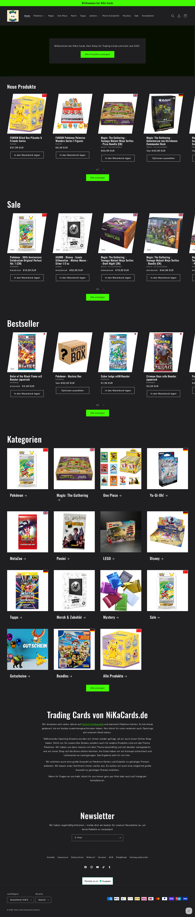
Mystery (109, 617)
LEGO (107, 558)
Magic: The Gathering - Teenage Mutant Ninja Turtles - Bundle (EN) (162, 260)
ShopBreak (121, 857)
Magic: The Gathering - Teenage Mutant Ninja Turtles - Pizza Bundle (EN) (117, 141)
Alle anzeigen (97, 177)
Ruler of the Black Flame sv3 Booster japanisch (26, 378)
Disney (155, 558)
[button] (39, 16)
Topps (14, 617)
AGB (111, 857)
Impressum (62, 857)
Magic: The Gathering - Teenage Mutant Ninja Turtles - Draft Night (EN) (117, 260)
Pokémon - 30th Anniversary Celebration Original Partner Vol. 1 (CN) (26, 260)
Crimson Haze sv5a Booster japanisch (161, 378)
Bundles (63, 676)
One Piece (110, 495)
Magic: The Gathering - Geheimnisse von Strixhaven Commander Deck (162, 141)
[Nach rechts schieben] (104, 170)
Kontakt (51, 857)
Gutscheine (18, 676)
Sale (153, 617)
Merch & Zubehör (69, 617)
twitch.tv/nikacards (92, 724)
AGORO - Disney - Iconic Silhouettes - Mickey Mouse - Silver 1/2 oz (72, 260)
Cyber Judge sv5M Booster (115, 376)
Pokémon (16, 495)
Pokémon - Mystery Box (69, 376)
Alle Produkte (113, 676)
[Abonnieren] (120, 837)
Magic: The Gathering (72, 495)
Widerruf (90, 857)
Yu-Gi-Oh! (157, 495)
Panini (61, 558)
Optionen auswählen (163, 158)
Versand (102, 857)
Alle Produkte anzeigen (97, 54)
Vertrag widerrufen (138, 857)
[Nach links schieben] (91, 170)
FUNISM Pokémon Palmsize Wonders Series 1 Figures (70, 139)
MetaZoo (16, 558)
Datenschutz (77, 857)
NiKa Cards (18, 910)
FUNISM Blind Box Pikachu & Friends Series (26, 139)
